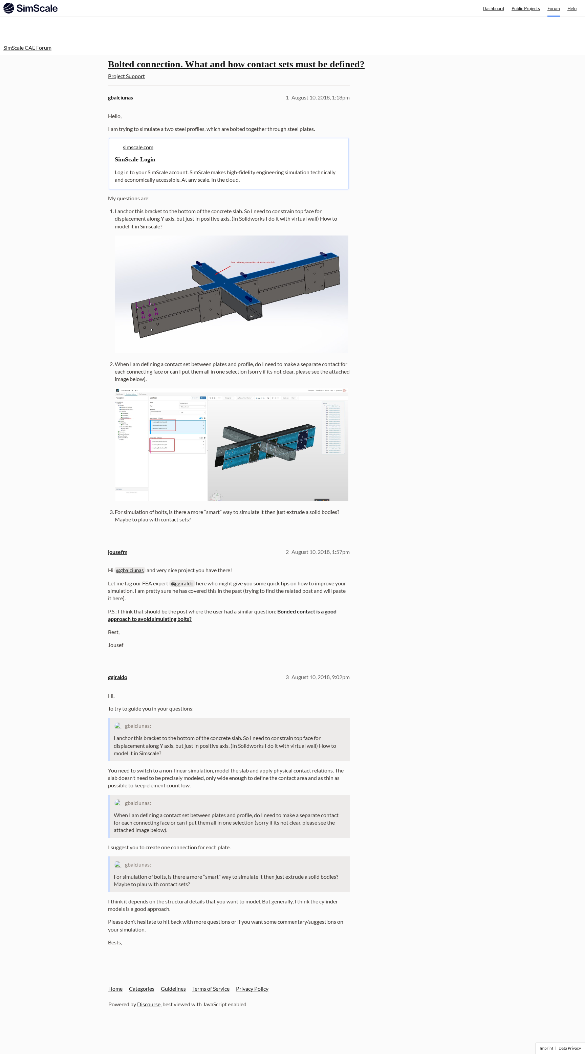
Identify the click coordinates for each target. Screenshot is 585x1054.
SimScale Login (135, 159)
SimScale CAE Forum (27, 47)
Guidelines (173, 988)
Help (572, 8)
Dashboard (493, 8)
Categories (141, 988)
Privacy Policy (252, 988)
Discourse (148, 1004)
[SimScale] (30, 8)
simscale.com (138, 147)
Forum (553, 8)
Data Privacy (570, 1048)
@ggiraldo (182, 583)
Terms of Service (211, 988)
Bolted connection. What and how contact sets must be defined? (236, 64)
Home (115, 988)
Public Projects (526, 8)
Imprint (546, 1048)
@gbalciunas (130, 570)
